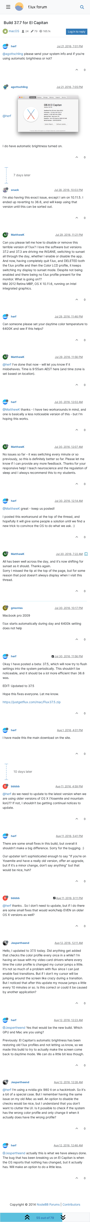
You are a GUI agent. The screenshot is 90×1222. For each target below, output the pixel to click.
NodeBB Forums (48, 1204)
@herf (7, 116)
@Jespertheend (14, 1027)
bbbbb (15, 786)
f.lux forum (37, 7)
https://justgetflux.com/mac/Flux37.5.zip (32, 702)
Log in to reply (76, 31)
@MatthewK (11, 409)
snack (15, 190)
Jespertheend (20, 943)
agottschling (19, 87)
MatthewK (17, 234)
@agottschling (13, 54)
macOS (14, 31)
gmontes (17, 608)
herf (13, 46)
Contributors (71, 1204)
